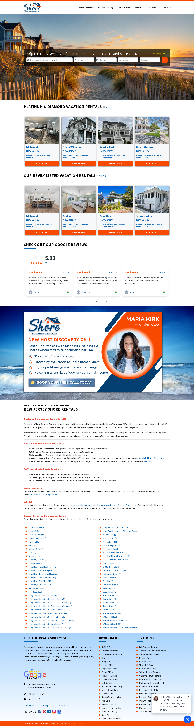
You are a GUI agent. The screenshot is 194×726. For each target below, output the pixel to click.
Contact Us (29, 705)
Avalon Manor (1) (36, 534)
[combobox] (49, 59)
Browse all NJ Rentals (149, 704)
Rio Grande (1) (109, 577)
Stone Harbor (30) (111, 602)
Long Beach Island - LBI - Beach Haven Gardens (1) (50, 606)
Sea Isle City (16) (110, 584)
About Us (123, 7)
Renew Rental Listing (111, 697)
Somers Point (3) (110, 595)
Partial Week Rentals (148, 686)
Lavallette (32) (35, 591)
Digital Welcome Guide (112, 654)
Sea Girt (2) (108, 581)
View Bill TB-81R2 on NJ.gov (151, 458)
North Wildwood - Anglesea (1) (117, 556)
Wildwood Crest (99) (112, 624)
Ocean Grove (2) (110, 563)
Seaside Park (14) (110, 591)
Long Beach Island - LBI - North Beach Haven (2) (50, 627)
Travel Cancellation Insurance (152, 650)
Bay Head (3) (34, 541)
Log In (166, 7)
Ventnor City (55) (110, 609)
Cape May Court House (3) (39, 584)
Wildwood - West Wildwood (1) (116, 620)
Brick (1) (32, 552)
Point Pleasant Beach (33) (115, 570)
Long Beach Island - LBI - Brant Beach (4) (46, 609)
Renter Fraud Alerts (148, 668)
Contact (137, 7)
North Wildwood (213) (113, 552)
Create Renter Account (149, 654)
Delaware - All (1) (36, 588)
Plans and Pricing (106, 7)
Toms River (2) (109, 606)
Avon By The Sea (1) (37, 538)
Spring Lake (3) (109, 599)
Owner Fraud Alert (110, 679)
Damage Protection (111, 650)
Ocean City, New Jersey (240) (116, 559)
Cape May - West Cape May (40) (42, 577)
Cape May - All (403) (37, 559)
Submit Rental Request (149, 672)
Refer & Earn (107, 647)
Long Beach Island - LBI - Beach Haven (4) (47, 599)
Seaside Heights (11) (112, 588)
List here (73, 505)
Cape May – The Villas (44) (39, 581)
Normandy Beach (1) (112, 549)
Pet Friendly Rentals (148, 690)
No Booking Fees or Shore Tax (152, 683)
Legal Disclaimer (109, 668)
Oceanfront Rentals (148, 700)
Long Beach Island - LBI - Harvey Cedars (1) (47, 613)
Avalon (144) (34, 531)
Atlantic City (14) (36, 527)
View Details (42, 163)
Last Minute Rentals (148, 693)
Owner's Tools (108, 693)
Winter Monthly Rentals (150, 679)
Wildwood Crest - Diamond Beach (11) (120, 627)
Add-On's (106, 700)
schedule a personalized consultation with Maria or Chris (105, 505)
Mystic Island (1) (110, 541)
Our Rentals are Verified (150, 708)
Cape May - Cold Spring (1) (40, 570)
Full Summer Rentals (148, 647)
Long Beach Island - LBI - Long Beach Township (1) (51, 620)
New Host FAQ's (109, 704)
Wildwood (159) (110, 616)
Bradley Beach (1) (36, 549)
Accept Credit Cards (110, 690)
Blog (104, 658)
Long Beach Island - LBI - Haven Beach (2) (47, 616)
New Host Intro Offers (111, 708)
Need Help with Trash (111, 718)
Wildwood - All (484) (112, 613)
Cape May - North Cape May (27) (42, 574)
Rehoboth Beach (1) (112, 574)
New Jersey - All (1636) (113, 545)
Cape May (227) (35, 563)
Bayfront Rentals (147, 697)
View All (110, 107)
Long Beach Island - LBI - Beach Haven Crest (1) (49, 602)
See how (147, 461)
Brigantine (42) (35, 556)
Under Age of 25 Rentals (150, 675)
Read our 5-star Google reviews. (45, 494)
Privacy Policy (61, 705)
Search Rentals (85, 7)
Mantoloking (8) (110, 534)
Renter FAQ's (145, 658)
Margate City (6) (110, 538)
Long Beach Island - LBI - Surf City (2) (119, 527)
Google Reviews (109, 661)
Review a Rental (146, 661)
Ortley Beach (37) (111, 566)
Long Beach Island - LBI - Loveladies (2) (45, 624)
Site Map (44, 705)
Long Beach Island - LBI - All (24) (43, 595)
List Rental (152, 7)
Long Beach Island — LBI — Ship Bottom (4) (122, 531)
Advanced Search (160, 53)
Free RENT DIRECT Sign (112, 686)
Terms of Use (107, 665)
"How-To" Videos (109, 675)
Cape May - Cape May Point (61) (42, 566)
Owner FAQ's (107, 672)
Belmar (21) (33, 545)
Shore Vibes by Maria (111, 715)
